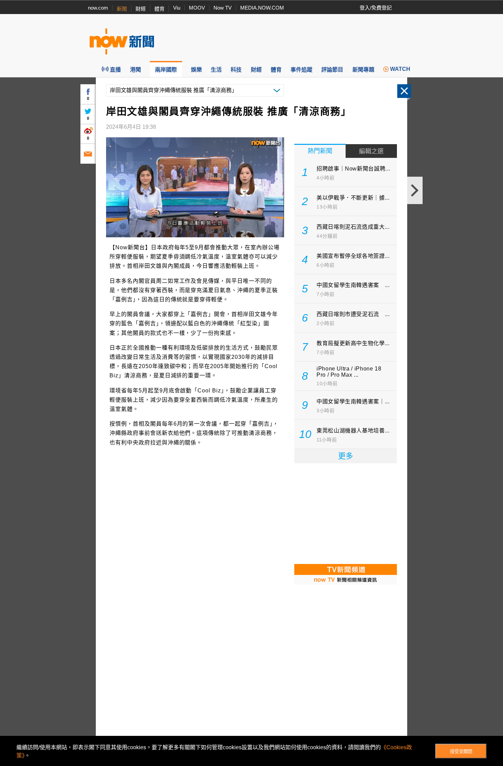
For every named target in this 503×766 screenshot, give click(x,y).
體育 (159, 9)
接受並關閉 (461, 751)
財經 (141, 9)
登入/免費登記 (376, 8)
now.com (98, 8)
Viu (176, 8)
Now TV (223, 8)
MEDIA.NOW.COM (262, 8)
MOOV (197, 8)
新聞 (122, 9)
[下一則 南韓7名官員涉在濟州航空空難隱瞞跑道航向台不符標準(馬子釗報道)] (415, 190)
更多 (345, 456)
